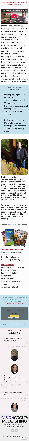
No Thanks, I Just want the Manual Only (14, 325)
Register (14, 317)
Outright (7, 310)
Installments (21, 310)
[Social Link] (12, 430)
